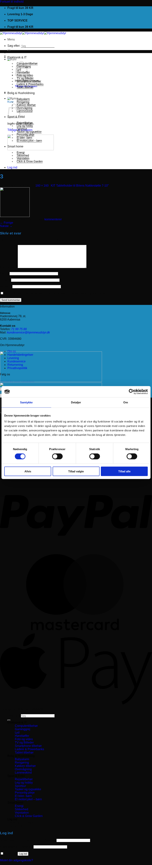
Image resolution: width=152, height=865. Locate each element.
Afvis (27, 471)
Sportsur (22, 128)
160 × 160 (42, 185)
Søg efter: (13, 45)
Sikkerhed (23, 155)
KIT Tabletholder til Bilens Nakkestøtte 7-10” (80, 185)
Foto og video (24, 739)
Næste (6, 226)
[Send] (8, 50)
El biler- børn (24, 137)
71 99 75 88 (19, 329)
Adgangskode (16, 846)
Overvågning (24, 107)
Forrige (6, 222)
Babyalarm (23, 99)
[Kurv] (11, 59)
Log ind (23, 853)
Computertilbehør (26, 725)
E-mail (5, 280)
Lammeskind (24, 110)
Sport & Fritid (16, 775)
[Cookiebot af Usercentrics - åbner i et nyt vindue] (131, 391)
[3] (15, 216)
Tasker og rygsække (29, 131)
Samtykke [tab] (26, 402)
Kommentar (8, 267)
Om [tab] (125, 402)
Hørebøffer (22, 735)
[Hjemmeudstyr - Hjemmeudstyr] (33, 33)
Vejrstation (23, 158)
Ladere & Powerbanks (30, 84)
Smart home (15, 146)
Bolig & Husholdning (21, 93)
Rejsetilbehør (25, 122)
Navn (4, 273)
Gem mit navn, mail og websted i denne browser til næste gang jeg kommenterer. (57, 293)
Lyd (17, 732)
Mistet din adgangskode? (16, 860)
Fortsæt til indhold (12, 1)
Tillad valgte (76, 471)
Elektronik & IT (17, 57)
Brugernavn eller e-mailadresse (28, 840)
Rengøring (23, 102)
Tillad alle (124, 471)
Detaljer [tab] (76, 402)
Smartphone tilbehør (29, 81)
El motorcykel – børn (29, 140)
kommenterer (53, 219)
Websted (6, 286)
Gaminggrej (22, 729)
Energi (20, 152)
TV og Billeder (25, 78)
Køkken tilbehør (26, 104)
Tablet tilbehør (25, 87)
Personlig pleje (25, 134)
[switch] (57, 456)
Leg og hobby (25, 125)
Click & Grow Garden (30, 161)
